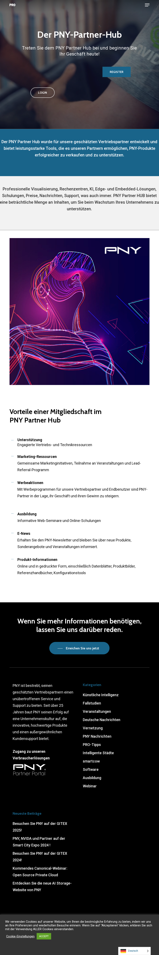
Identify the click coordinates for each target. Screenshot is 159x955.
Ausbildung (92, 778)
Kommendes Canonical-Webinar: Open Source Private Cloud (40, 871)
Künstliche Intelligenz (101, 695)
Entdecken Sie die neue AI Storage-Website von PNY (42, 886)
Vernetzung (93, 728)
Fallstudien (92, 703)
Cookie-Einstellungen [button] (20, 936)
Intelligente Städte (98, 753)
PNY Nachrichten (97, 736)
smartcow (91, 761)
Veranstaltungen (97, 711)
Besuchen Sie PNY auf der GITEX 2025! (40, 826)
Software (91, 769)
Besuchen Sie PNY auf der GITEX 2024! (40, 856)
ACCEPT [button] (44, 936)
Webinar (90, 786)
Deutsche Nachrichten (101, 720)
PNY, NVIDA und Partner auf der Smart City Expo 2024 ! (39, 841)
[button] (147, 5)
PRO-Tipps (92, 744)
